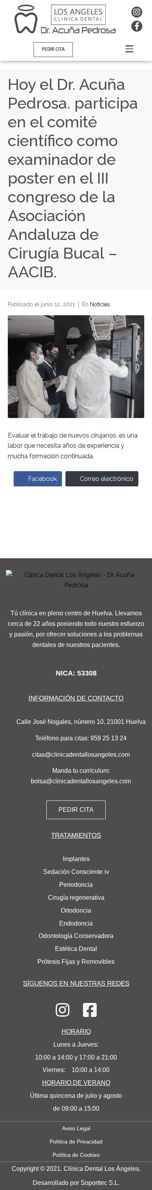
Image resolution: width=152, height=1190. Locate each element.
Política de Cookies (76, 1155)
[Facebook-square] (89, 1010)
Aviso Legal (76, 1128)
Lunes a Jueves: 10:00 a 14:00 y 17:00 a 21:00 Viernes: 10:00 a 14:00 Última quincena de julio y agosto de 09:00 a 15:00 (76, 1070)
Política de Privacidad (76, 1141)
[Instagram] (136, 12)
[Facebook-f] (136, 26)
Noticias (100, 304)
